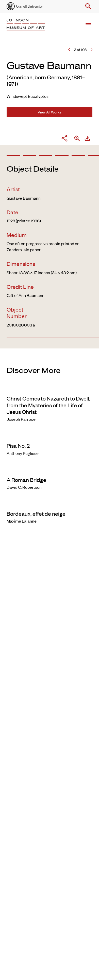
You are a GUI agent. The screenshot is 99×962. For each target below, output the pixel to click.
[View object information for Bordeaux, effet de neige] (49, 503)
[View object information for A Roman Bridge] (49, 469)
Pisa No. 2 (18, 445)
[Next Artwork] (91, 49)
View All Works (49, 111)
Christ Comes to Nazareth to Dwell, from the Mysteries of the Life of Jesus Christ (48, 405)
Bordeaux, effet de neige (36, 513)
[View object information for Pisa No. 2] (49, 435)
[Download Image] (87, 139)
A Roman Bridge (26, 479)
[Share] (64, 139)
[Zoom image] (77, 139)
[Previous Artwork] (69, 49)
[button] (87, 6)
